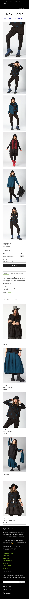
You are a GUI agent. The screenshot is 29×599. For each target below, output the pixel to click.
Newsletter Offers (20, 20)
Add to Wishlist (8, 268)
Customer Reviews (7, 565)
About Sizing (6, 555)
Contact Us (5, 568)
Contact (6, 3)
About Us (10, 1)
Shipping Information (7, 560)
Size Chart (12, 273)
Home (5, 1)
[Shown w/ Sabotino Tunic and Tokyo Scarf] (14, 150)
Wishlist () (22, 8)
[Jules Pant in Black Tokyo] (14, 40)
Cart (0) (16, 5)
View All (6, 20)
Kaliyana (9, 292)
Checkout (22, 5)
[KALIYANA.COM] (14, 13)
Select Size (5, 259)
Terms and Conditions (8, 553)
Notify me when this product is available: (13, 253)
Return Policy (19, 273)
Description (6, 273)
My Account (7, 5)
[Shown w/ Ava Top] (14, 77)
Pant (6, 290)
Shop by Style (20, 18)
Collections (12, 18)
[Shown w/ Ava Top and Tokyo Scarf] (14, 113)
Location (17, 1)
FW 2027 (6, 18)
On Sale (12, 20)
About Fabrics (6, 558)
